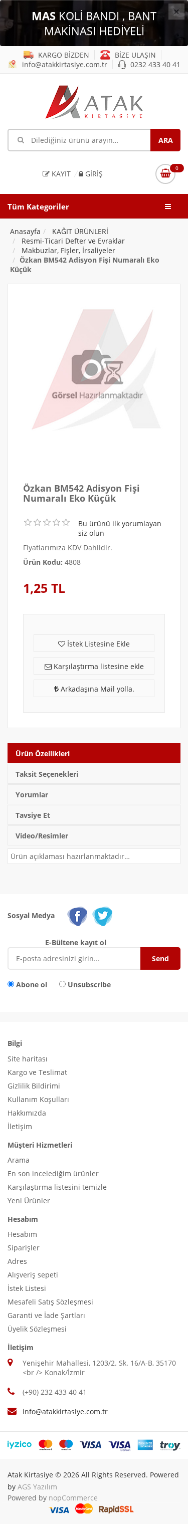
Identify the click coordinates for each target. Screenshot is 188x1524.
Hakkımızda (27, 1113)
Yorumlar (32, 794)
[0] (165, 174)
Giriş (93, 173)
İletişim (20, 1126)
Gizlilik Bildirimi (34, 1086)
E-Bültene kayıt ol (75, 942)
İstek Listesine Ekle (97, 643)
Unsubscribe (89, 984)
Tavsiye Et (33, 815)
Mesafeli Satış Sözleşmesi (50, 1302)
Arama (19, 1160)
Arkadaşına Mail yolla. (96, 689)
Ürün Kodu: (43, 562)
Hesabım (22, 1234)
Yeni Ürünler (29, 1200)
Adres (17, 1261)
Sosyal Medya (31, 915)
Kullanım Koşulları (38, 1099)
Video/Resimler (42, 835)
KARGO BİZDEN (62, 55)
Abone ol (31, 984)
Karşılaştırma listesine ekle (98, 666)
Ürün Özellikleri (43, 753)
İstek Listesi (27, 1288)
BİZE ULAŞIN (134, 55)
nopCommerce (73, 1497)
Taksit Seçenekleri (47, 774)
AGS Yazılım (37, 1486)
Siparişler (24, 1247)
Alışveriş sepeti (33, 1274)
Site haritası (28, 1058)
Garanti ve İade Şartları (46, 1315)
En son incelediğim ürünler (53, 1173)
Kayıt (60, 173)
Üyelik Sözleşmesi (37, 1329)
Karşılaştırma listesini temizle (57, 1187)
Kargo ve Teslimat (37, 1072)
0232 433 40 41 (154, 64)
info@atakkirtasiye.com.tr (63, 64)
